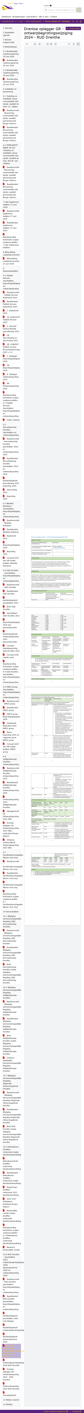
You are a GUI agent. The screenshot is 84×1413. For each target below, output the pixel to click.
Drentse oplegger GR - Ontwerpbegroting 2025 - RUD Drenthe (11, 1374)
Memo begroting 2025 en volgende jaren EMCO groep (11, 736)
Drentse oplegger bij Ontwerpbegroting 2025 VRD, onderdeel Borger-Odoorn (11, 829)
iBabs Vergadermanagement (55, 1411)
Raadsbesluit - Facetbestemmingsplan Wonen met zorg (12, 875)
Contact (53, 17)
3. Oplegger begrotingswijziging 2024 (11, 358)
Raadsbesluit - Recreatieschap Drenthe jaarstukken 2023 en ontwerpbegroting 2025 (11, 466)
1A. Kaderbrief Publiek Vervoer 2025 (11, 319)
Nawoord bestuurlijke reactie (11, 1248)
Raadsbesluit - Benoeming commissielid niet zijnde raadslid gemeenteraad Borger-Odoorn (11, 133)
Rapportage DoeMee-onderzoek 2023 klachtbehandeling (11, 1191)
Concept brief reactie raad (11, 656)
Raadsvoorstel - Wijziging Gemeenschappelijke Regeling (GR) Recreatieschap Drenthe (12, 937)
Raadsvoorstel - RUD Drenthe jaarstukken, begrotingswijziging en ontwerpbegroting (11, 1285)
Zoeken (46, 5)
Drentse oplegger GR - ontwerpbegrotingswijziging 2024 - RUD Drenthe (12, 1351)
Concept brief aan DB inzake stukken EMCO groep (11, 748)
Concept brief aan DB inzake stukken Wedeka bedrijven (11, 562)
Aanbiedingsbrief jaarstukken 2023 (10, 601)
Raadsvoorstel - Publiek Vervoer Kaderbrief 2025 (11, 295)
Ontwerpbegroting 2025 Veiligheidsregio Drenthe (11, 803)
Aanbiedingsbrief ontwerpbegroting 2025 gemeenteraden (10, 638)
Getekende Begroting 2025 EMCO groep (9, 725)
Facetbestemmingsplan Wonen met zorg (12, 886)
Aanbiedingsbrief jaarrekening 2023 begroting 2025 (11, 483)
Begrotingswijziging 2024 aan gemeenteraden (11, 624)
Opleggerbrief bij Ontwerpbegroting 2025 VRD (11, 815)
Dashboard (6, 17)
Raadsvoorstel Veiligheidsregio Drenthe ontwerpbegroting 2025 (11, 773)
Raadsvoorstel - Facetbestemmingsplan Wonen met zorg (12, 865)
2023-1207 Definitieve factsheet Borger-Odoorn (10, 1203)
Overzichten (31, 17)
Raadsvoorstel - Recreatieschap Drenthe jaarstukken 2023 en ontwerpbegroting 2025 (11, 447)
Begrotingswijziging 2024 (11, 546)
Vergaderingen (18, 17)
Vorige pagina (74, 28)
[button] (78, 10)
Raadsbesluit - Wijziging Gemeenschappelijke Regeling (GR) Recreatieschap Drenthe (12, 954)
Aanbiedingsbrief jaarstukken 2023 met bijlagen (10, 1318)
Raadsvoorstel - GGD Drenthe (11, 586)
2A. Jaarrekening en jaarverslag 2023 (10, 337)
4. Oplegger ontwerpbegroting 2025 (10, 376)
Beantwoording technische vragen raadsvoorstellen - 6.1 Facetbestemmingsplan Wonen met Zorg (12, 900)
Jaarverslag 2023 (10, 491)
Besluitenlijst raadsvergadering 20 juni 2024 (10, 81)
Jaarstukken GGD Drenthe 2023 (11, 614)
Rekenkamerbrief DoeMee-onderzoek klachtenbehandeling (12, 1165)
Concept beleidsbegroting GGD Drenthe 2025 (11, 648)
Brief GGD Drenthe (9, 608)
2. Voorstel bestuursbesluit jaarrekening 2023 (11, 328)
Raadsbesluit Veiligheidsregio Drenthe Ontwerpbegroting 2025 (11, 787)
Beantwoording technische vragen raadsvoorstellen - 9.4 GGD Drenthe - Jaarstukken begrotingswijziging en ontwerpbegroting (11, 673)
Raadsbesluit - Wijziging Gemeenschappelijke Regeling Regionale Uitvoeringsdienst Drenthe (12, 1116)
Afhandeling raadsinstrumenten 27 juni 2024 (11, 261)
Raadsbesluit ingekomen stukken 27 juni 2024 (10, 227)
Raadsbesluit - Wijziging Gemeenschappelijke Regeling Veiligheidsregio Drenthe (12, 1025)
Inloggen (76, 1411)
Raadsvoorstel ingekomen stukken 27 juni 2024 (11, 215)
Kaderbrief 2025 (9, 537)
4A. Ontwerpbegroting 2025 (11, 386)
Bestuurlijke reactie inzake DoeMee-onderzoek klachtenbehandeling (12, 1215)
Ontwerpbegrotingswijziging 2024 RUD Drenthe (12, 1364)
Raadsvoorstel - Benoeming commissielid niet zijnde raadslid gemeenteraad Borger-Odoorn (11, 116)
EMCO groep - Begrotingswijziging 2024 (11, 716)
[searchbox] (59, 10)
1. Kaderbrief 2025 (10, 311)
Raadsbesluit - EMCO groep (11, 708)
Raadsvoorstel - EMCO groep (11, 702)
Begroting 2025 (9, 497)
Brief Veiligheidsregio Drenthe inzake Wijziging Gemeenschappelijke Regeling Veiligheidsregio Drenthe (12, 1044)
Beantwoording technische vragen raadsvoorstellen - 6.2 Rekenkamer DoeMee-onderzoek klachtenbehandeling (12, 1235)
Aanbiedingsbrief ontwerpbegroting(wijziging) (12, 1328)
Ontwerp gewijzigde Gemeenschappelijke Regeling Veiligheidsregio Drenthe (12, 1064)
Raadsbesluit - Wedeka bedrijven (11, 530)
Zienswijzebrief (9, 1395)
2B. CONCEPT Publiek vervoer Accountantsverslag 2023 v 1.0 (11, 348)
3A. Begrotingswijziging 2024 (11, 367)
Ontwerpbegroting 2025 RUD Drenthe (11, 1387)
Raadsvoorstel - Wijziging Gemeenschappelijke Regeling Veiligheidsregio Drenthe (12, 1008)
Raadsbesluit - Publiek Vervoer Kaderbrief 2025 (11, 304)
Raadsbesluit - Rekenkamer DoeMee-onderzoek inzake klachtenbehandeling (12, 1178)
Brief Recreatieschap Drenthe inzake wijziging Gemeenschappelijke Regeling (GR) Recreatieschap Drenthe (12, 973)
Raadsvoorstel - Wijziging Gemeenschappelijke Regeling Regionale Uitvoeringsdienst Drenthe (12, 1099)
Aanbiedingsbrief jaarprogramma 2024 (10, 1339)
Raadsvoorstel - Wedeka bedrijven (11, 523)
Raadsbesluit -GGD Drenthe (11, 592)
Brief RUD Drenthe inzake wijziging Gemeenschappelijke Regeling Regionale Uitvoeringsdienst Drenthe (12, 1134)
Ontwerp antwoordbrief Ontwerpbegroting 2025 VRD (11, 844)
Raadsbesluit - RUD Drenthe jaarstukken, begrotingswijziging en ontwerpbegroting (11, 1302)
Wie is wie (43, 17)
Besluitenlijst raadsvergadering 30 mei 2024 (10, 63)
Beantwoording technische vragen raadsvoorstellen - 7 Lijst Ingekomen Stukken (11, 242)
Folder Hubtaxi (13, 420)
